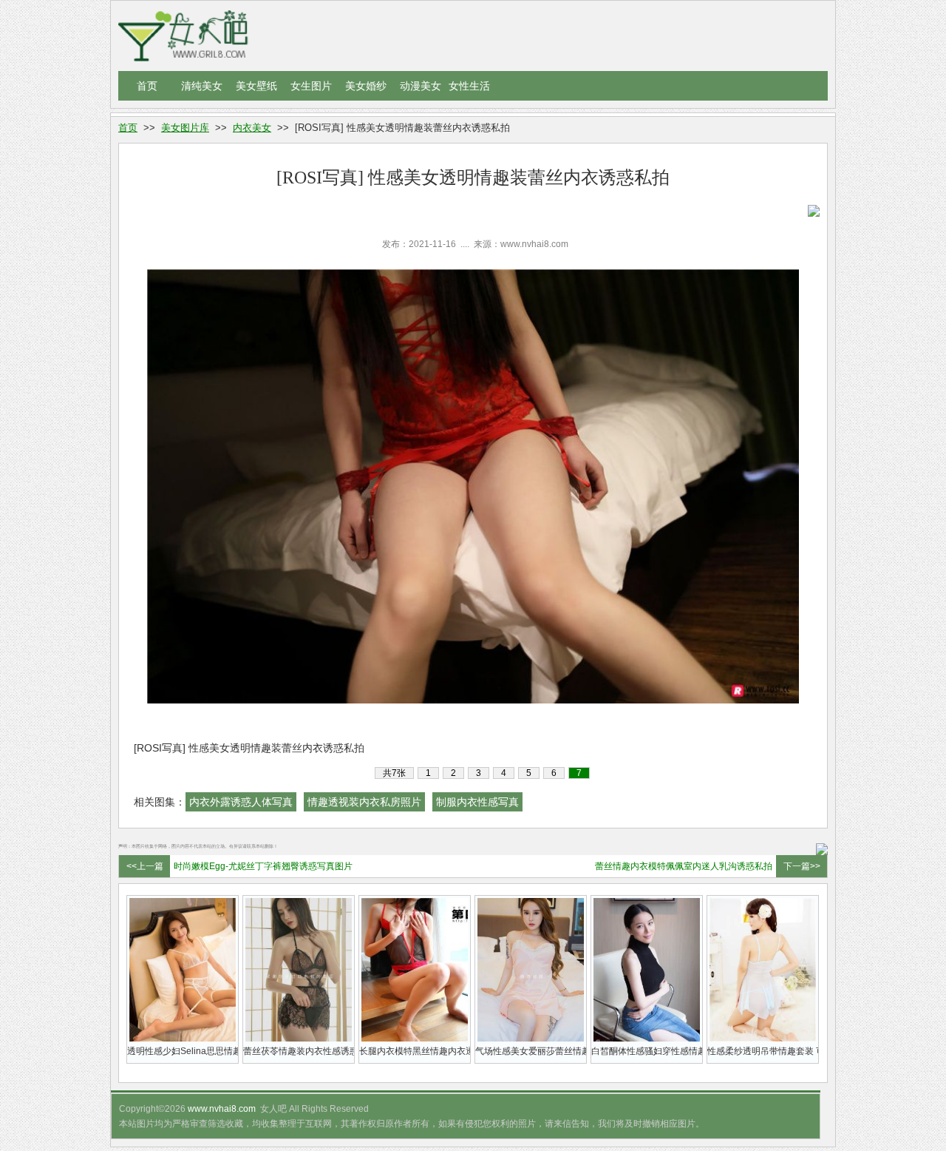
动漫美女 (420, 86)
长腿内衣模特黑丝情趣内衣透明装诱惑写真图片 (414, 1051)
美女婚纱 (366, 86)
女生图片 (311, 86)
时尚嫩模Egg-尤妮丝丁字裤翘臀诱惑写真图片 (263, 866)
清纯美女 (201, 86)
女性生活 (469, 86)
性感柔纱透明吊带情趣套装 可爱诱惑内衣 (762, 1051)
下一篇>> (801, 866)
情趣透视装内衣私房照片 (364, 802)
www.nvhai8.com (222, 1109)
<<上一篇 (144, 866)
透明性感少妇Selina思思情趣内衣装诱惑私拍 (182, 1051)
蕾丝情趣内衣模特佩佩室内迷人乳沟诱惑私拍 (683, 866)
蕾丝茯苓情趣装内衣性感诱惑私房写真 (298, 1051)
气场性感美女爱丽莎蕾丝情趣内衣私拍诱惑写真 (530, 1051)
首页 (147, 86)
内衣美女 (252, 127)
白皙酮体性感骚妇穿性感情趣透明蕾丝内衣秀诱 (646, 1051)
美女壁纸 (256, 86)
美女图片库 (185, 127)
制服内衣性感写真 (477, 802)
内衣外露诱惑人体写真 (241, 802)
